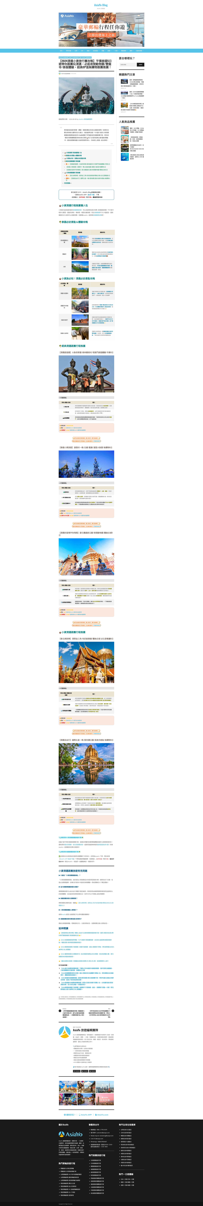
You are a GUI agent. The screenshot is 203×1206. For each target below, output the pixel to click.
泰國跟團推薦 (80, 999)
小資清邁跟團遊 (69, 999)
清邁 (70, 57)
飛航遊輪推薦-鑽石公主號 (68, 1183)
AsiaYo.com (102, 1114)
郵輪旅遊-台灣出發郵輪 (67, 1168)
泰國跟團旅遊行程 (96, 1169)
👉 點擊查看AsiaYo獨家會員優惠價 (76, 430)
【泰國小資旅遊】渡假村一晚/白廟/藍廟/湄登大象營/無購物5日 (86, 167)
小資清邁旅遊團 (87, 997)
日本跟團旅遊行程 (96, 1163)
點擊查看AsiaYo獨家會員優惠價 (74, 428)
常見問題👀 (68, 183)
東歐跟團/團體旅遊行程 (97, 1184)
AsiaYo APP (86, 1114)
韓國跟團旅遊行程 (96, 1166)
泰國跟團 (65, 57)
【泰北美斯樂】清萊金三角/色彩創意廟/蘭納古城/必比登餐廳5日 (88, 175)
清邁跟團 (97, 212)
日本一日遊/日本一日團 (127, 1179)
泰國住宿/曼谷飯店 (126, 1139)
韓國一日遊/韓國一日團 (127, 1182)
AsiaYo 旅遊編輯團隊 (65, 73)
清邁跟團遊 (75, 57)
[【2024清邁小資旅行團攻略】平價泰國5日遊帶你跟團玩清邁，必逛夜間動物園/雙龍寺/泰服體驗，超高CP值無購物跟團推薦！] (86, 95)
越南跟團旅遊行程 (96, 1172)
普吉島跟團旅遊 (78, 845)
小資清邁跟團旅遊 (100, 997)
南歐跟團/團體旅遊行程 (97, 1181)
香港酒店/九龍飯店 (126, 1142)
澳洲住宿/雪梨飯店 (126, 1156)
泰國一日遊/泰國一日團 (127, 1185)
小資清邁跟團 (93, 997)
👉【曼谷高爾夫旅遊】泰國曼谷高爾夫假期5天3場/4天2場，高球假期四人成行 (83, 961)
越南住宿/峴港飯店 (126, 1150)
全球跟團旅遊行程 (96, 1160)
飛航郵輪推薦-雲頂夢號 (67, 1195)
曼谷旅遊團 (68, 845)
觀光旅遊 (82, 57)
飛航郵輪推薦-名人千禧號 (68, 1192)
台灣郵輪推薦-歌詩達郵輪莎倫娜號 (70, 1180)
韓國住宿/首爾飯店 (126, 1136)
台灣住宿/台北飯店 (126, 1130)
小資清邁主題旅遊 (64, 997)
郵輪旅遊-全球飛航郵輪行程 (68, 1171)
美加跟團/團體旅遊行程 (97, 1193)
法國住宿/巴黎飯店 (126, 1159)
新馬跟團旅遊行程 (96, 1175)
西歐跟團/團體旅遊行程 (97, 1178)
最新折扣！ (71, 1114)
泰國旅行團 (74, 999)
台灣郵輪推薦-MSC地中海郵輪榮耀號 (71, 1174)
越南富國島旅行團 (103, 845)
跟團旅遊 (88, 57)
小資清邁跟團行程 (108, 997)
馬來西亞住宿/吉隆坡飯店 (128, 1148)
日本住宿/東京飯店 (126, 1133)
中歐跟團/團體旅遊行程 (97, 1190)
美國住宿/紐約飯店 (126, 1153)
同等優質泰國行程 (96, 441)
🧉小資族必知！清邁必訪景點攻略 (75, 158)
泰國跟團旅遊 (77, 210)
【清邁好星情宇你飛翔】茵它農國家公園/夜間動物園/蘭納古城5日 (87, 170)
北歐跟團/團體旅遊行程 (97, 1187)
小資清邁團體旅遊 (72, 997)
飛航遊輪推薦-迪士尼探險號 (68, 1186)
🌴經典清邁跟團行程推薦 (72, 161)
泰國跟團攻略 (97, 215)
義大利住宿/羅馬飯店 (127, 1165)
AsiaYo (64, 914)
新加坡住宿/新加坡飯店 (127, 1144)
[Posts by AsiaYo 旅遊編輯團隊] (60, 73)
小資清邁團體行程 (80, 997)
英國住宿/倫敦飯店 (126, 1162)
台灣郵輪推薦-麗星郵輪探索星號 (70, 1177)
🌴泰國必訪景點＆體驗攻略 (73, 155)
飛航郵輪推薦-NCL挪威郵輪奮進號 (70, 1189)
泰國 (60, 57)
